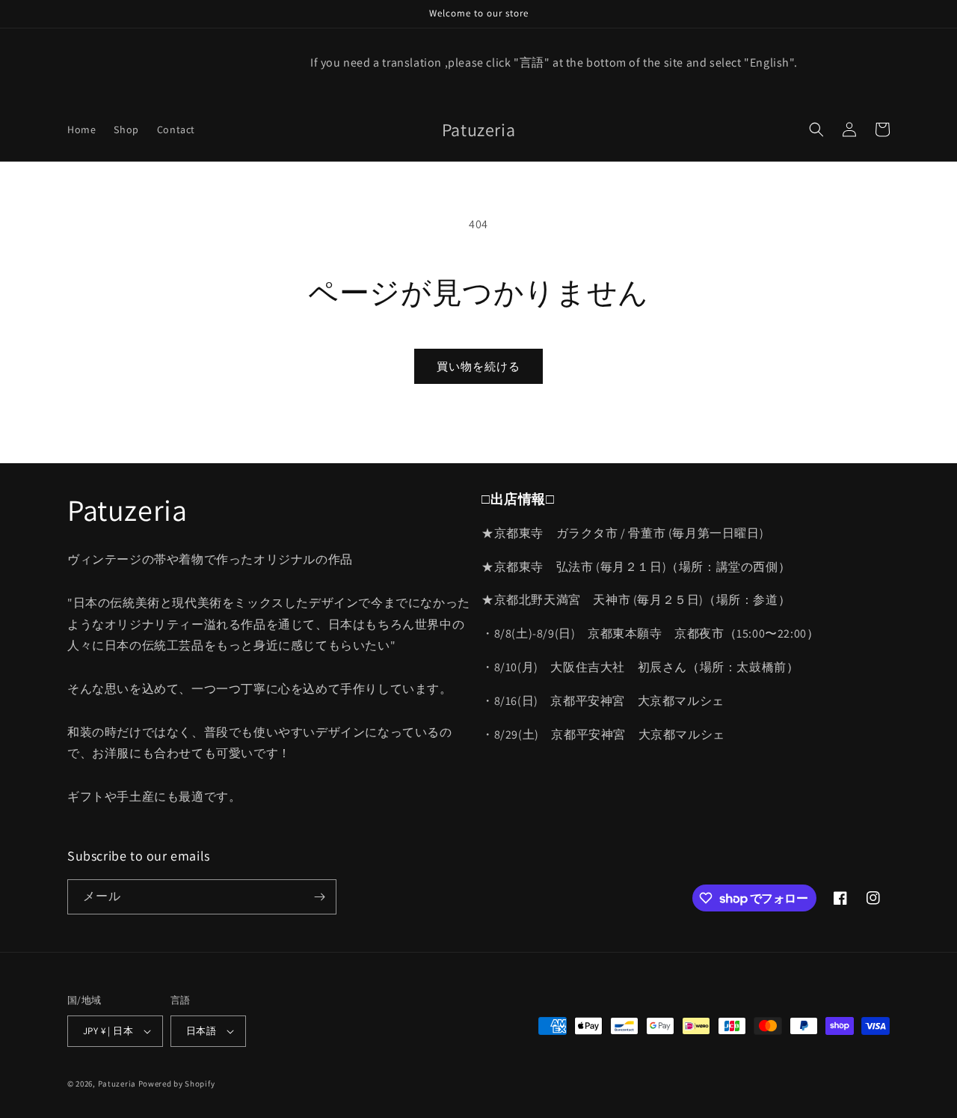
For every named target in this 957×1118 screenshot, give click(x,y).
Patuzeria (117, 1083)
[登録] (319, 896)
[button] (816, 129)
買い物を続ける (478, 366)
